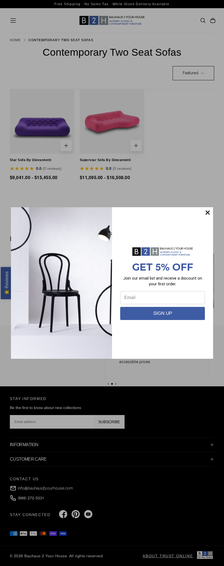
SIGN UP (162, 313)
